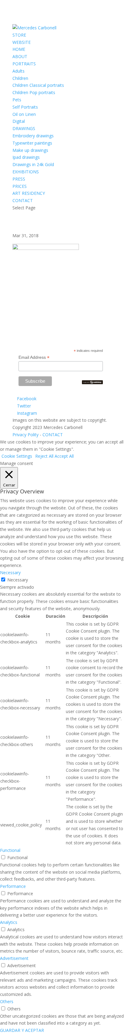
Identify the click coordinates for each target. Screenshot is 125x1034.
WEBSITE (21, 42)
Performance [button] (13, 886)
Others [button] (6, 1001)
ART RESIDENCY (28, 193)
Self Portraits (25, 107)
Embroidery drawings (33, 136)
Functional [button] (10, 850)
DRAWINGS (23, 128)
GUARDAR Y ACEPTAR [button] (22, 1030)
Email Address (34, 357)
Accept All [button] (64, 456)
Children (20, 78)
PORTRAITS (24, 64)
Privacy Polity (25, 434)
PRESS (18, 179)
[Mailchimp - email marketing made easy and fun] (92, 382)
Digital (18, 121)
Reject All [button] (44, 456)
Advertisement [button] (14, 958)
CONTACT (22, 200)
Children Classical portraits (38, 85)
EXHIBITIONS (25, 172)
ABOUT (19, 56)
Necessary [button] (10, 572)
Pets (16, 100)
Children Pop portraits (33, 92)
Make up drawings (30, 150)
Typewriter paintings (32, 143)
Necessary (17, 580)
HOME (18, 49)
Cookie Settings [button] (17, 456)
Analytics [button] (8, 922)
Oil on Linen (24, 114)
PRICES (19, 186)
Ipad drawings (26, 157)
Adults (18, 71)
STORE (19, 35)
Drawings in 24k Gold (33, 164)
